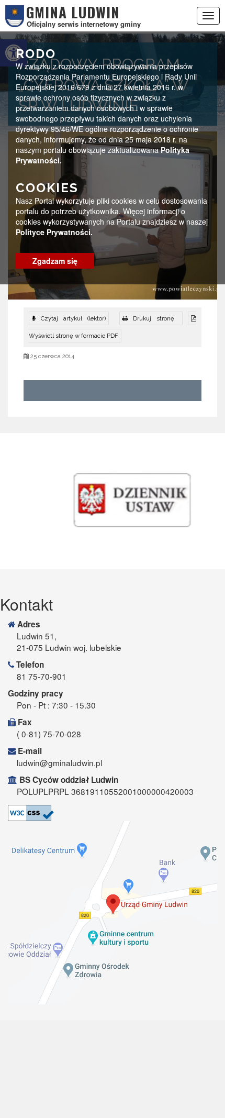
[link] (151, 318)
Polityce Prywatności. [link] (54, 232)
